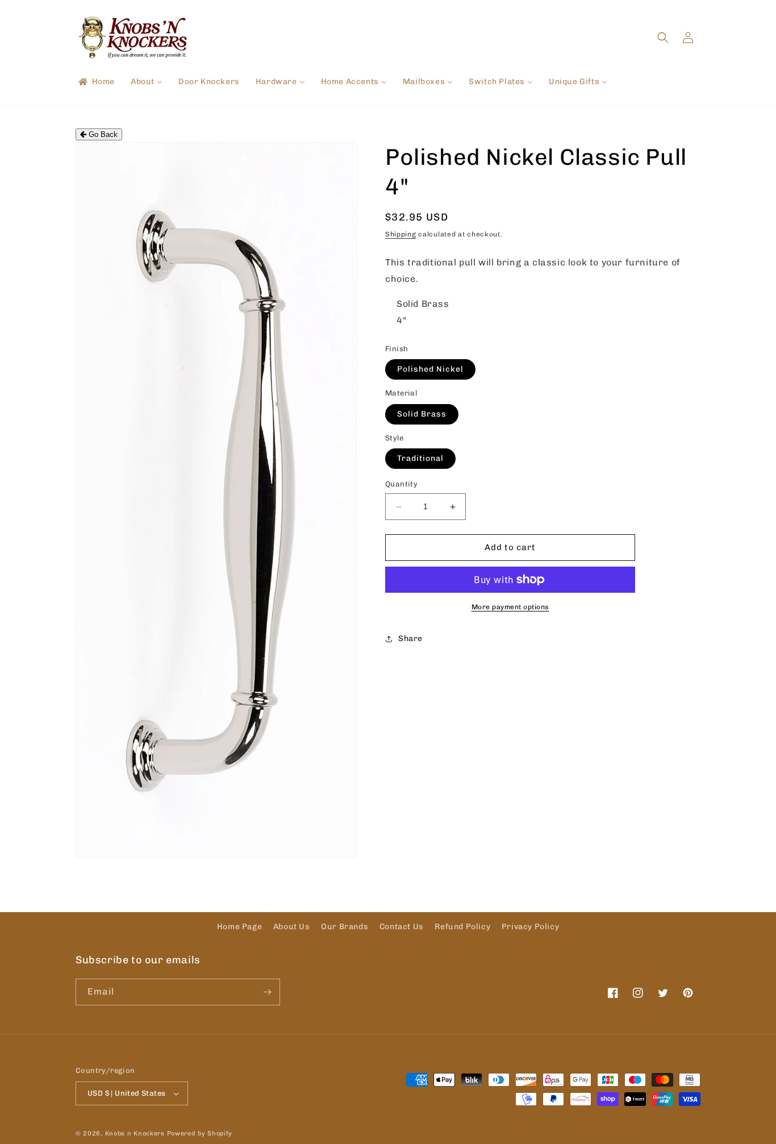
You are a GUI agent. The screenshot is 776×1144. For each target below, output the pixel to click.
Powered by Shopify (200, 1133)
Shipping (400, 234)
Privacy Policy (530, 926)
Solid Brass (422, 414)
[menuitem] (96, 82)
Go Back (102, 134)
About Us (291, 926)
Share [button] (410, 638)
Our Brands (344, 926)
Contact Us (401, 926)
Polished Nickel (430, 370)
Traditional (420, 459)
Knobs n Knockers (135, 1133)
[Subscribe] (267, 992)
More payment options (510, 607)
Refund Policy (462, 926)
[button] (662, 37)
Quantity (401, 484)
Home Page (239, 926)
